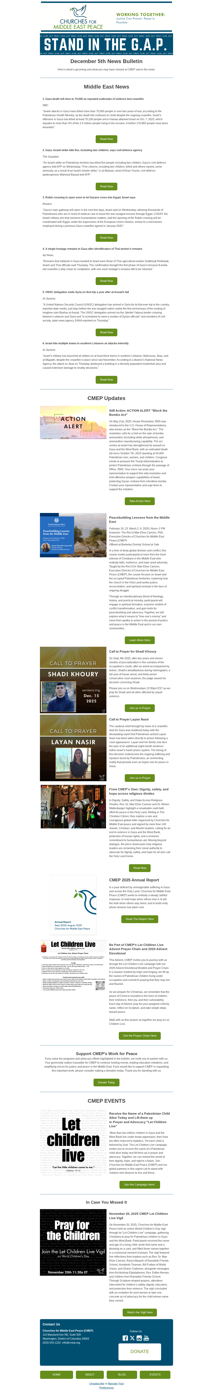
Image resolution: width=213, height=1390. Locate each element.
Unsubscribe (96, 1383)
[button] (106, 139)
